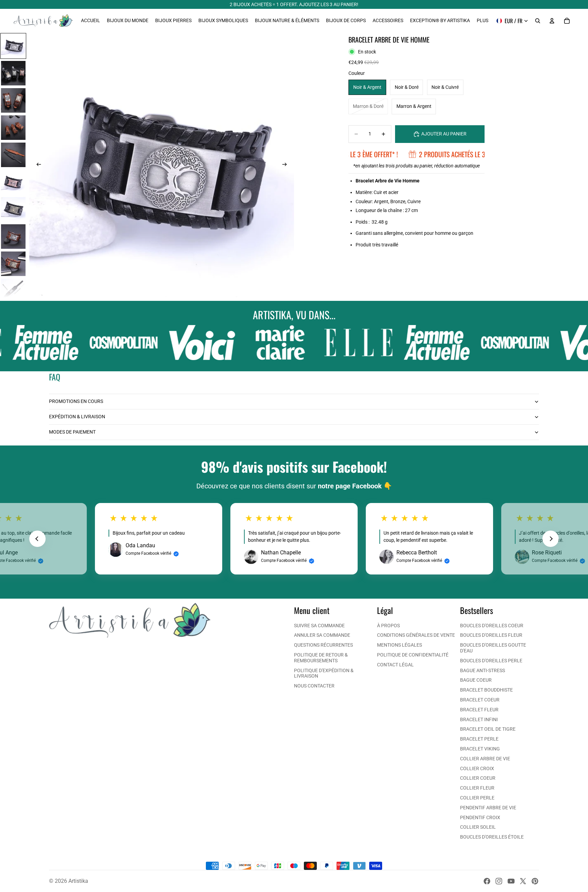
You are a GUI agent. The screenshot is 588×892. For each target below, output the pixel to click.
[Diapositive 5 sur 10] (13, 155)
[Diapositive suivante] (286, 165)
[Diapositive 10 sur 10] (13, 291)
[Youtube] (511, 881)
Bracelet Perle (479, 739)
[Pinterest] (535, 881)
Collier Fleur (477, 788)
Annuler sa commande (322, 635)
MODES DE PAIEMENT (72, 432)
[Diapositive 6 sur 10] (13, 182)
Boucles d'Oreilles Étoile (492, 837)
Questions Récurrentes (323, 645)
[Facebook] (487, 881)
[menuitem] (482, 20)
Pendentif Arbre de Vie (488, 807)
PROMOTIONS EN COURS (76, 401)
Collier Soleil (478, 827)
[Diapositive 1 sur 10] (13, 46)
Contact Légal (395, 664)
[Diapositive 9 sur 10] (13, 264)
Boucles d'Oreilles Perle (491, 660)
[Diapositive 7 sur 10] (13, 209)
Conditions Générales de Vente (416, 635)
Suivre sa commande (319, 625)
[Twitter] (523, 881)
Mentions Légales (399, 645)
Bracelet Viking (480, 748)
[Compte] (551, 20)
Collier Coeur (477, 778)
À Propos (388, 625)
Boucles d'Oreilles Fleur (491, 635)
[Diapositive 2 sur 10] (13, 73)
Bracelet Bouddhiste (486, 690)
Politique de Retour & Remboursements (321, 657)
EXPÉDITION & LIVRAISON (77, 416)
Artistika (78, 881)
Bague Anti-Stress (482, 670)
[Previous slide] (37, 539)
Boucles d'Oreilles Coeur (491, 625)
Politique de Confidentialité (412, 655)
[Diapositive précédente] (36, 165)
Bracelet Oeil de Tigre (488, 729)
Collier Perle (477, 797)
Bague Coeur (476, 680)
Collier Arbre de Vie (485, 758)
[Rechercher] (537, 20)
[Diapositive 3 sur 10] (13, 100)
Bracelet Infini (479, 719)
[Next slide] (550, 539)
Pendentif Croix (480, 817)
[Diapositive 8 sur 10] (13, 236)
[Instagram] (499, 881)
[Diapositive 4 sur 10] (13, 127)
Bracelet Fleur (479, 709)
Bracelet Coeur (480, 699)
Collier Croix (477, 768)
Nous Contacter (314, 685)
